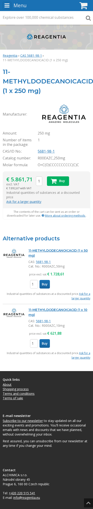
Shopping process (16, 389)
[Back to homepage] (46, 40)
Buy (45, 284)
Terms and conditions (19, 393)
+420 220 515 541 (22, 493)
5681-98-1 (46, 151)
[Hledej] (88, 18)
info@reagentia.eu (26, 497)
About (7, 384)
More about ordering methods (65, 216)
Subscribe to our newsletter (23, 421)
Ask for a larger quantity (23, 201)
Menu (20, 5)
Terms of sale (13, 398)
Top (88, 501)
